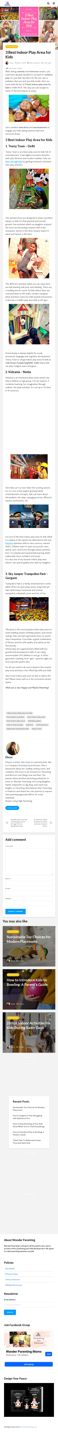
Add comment (34, 63)
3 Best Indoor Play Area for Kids (19, 713)
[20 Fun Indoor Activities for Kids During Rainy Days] (29, 1032)
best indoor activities (15, 717)
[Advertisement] (29, 424)
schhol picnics (42, 725)
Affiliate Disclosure (13, 1285)
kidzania (29, 725)
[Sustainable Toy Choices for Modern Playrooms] (29, 946)
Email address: (10, 1299)
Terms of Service (12, 1279)
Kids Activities (11, 47)
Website (8, 898)
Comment (9, 846)
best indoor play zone (16, 721)
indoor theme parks (15, 725)
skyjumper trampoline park (18, 728)
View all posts (12, 808)
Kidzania (9, 543)
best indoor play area (36, 717)
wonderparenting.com (29, 1427)
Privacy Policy (11, 1274)
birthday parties (34, 721)
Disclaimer (10, 1268)
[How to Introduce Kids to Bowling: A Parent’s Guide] (29, 989)
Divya (11, 63)
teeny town (36, 728)
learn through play (13, 161)
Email (8, 888)
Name (8, 878)
